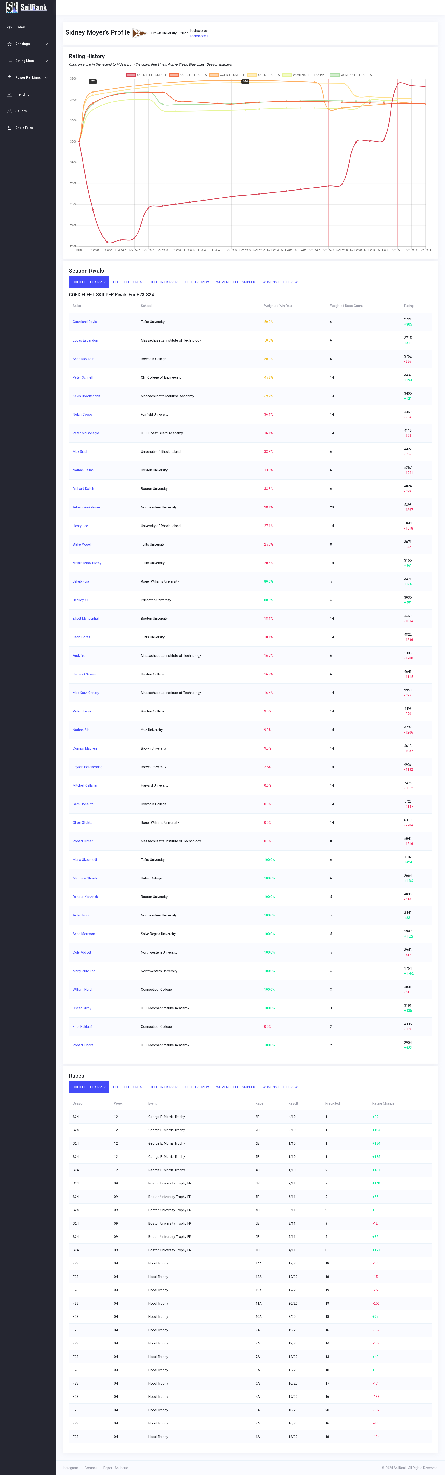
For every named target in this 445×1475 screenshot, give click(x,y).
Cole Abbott (82, 952)
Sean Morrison (84, 934)
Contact (91, 1468)
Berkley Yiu (81, 600)
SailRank (400, 1468)
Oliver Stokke (82, 823)
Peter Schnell (83, 377)
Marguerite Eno (84, 971)
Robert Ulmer (83, 841)
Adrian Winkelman (86, 507)
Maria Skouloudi (85, 860)
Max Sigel (80, 452)
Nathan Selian (83, 470)
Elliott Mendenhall (86, 618)
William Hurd (82, 989)
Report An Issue (115, 1468)
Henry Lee (80, 526)
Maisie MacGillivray (87, 563)
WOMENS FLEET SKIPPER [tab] (235, 282)
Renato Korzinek (85, 897)
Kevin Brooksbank (86, 396)
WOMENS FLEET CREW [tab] (280, 282)
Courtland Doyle (85, 322)
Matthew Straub (85, 878)
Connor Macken (85, 748)
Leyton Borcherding (87, 767)
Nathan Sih (81, 730)
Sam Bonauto (83, 804)
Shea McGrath (83, 359)
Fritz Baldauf (82, 1027)
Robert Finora (83, 1045)
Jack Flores (81, 637)
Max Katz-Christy (86, 693)
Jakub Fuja (81, 581)
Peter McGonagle (86, 433)
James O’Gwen (84, 674)
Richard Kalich (83, 489)
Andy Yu (79, 656)
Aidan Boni (81, 915)
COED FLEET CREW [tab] (127, 282)
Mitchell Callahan (85, 785)
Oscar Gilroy (82, 1008)
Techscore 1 (199, 36)
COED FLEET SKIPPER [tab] (89, 282)
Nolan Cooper (83, 414)
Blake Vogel (82, 544)
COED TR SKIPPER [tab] (164, 282)
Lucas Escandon (85, 340)
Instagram (70, 1468)
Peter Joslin (82, 711)
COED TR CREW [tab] (197, 282)
